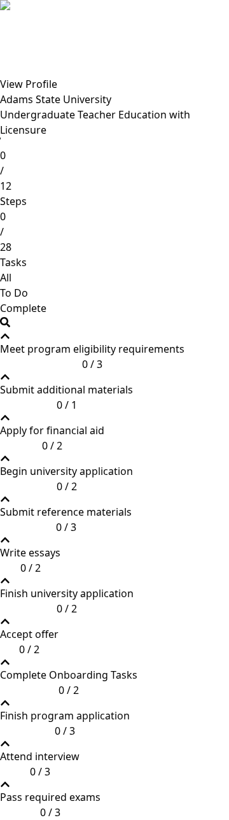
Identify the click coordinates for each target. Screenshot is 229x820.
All (5, 278)
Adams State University (55, 99)
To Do (14, 293)
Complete (23, 308)
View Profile (28, 84)
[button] (92, 351)
